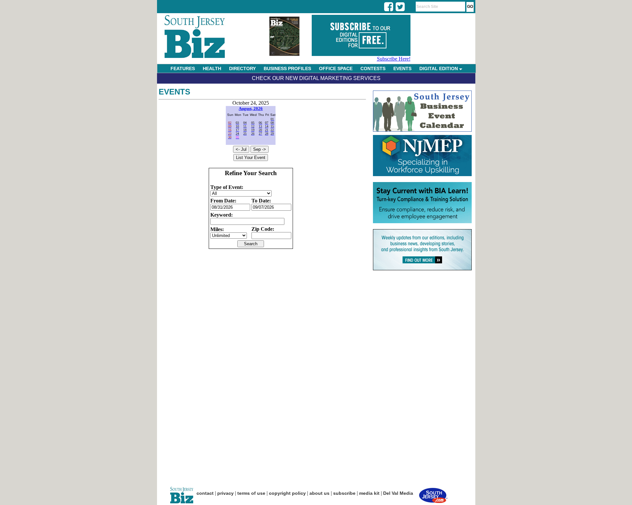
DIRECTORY (242, 68)
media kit (369, 493)
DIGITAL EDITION (439, 68)
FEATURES (183, 68)
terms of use (251, 493)
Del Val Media (398, 493)
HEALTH (212, 68)
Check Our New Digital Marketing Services (316, 78)
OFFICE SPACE (336, 68)
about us (319, 493)
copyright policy (287, 493)
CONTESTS (372, 68)
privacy (225, 493)
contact (205, 493)
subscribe (344, 493)
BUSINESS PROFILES (287, 68)
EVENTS (402, 68)
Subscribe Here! (393, 59)
